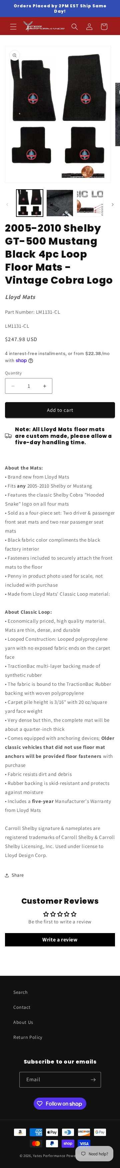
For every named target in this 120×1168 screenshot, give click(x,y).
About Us (23, 1022)
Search (20, 992)
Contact (21, 1007)
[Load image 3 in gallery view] (90, 203)
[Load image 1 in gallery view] (29, 203)
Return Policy (27, 1037)
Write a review (59, 939)
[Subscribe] (93, 1080)
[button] (13, 26)
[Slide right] (112, 204)
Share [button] (18, 875)
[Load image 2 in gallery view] (59, 203)
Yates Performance (49, 1155)
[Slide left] (7, 204)
